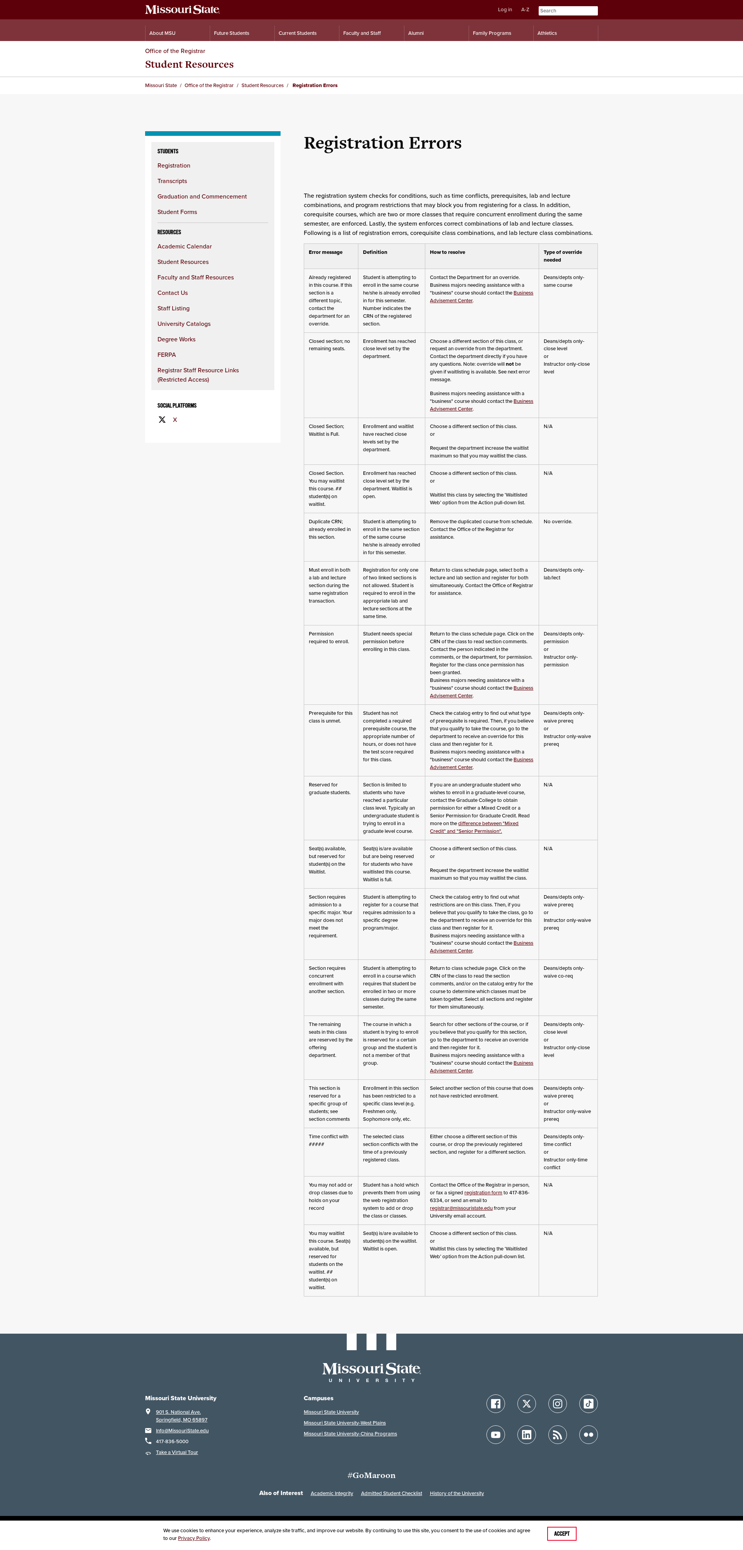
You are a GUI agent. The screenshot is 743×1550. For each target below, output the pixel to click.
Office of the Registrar (175, 50)
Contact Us (173, 292)
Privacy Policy (194, 1538)
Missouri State (161, 85)
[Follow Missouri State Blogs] (557, 1434)
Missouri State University (331, 1412)
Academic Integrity (332, 1493)
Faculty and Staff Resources (196, 277)
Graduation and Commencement (202, 196)
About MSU (162, 33)
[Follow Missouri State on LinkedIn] (526, 1434)
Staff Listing (174, 308)
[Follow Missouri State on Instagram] (557, 1403)
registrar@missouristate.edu (461, 1208)
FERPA (167, 354)
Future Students (231, 33)
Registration (174, 165)
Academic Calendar (185, 246)
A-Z (525, 9)
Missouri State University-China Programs (350, 1433)
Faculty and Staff (362, 33)
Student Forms (177, 211)
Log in (505, 9)
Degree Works (176, 339)
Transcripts (172, 180)
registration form (483, 1192)
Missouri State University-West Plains (345, 1423)
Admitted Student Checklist (391, 1493)
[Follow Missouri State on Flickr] (588, 1434)
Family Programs (492, 33)
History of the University (457, 1493)
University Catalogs (184, 323)
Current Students (298, 33)
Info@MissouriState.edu (182, 1430)
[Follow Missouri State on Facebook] (495, 1403)
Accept (562, 1533)
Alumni (416, 33)
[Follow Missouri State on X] (526, 1403)
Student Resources (189, 64)
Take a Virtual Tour (177, 1452)
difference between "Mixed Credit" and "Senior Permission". (474, 827)
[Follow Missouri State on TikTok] (588, 1403)
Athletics (547, 33)
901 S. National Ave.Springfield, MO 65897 (181, 1415)
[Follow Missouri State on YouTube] (495, 1434)
